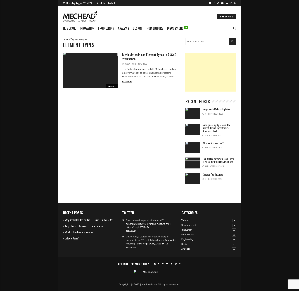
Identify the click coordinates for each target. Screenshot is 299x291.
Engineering (187, 239)
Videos (184, 220)
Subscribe (226, 16)
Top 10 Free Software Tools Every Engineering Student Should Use (218, 160)
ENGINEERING (106, 28)
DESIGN (137, 28)
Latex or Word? (72, 238)
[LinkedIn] (227, 3)
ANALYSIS (123, 28)
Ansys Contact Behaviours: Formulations (84, 226)
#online (152, 223)
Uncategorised (188, 225)
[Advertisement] (210, 72)
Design (184, 244)
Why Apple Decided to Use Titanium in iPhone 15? (89, 220)
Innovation (186, 229)
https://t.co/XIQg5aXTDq (155, 243)
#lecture (161, 223)
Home (65, 39)
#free (145, 223)
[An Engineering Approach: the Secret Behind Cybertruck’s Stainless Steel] (192, 129)
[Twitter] (218, 3)
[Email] (210, 3)
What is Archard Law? (213, 143)
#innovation (170, 240)
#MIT (168, 223)
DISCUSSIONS (177, 28)
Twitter (128, 212)
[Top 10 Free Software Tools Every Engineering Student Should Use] (192, 162)
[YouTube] (222, 3)
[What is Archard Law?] (192, 147)
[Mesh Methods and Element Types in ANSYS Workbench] (90, 70)
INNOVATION (87, 28)
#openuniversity (134, 223)
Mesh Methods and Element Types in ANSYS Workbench (149, 56)
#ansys (138, 243)
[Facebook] (214, 3)
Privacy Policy (140, 264)
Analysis (112, 86)
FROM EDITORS (154, 28)
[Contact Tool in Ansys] (192, 178)
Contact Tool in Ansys (212, 174)
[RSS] (235, 3)
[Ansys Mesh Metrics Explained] (192, 113)
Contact (111, 3)
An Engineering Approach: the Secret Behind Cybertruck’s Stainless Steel (216, 128)
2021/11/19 (131, 231)
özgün (127, 63)
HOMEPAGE (69, 28)
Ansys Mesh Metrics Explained (216, 109)
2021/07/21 (131, 247)
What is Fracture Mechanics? (79, 232)
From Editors (187, 234)
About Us (101, 3)
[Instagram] (231, 3)
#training (130, 243)
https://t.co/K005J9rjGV (137, 227)
